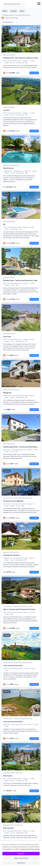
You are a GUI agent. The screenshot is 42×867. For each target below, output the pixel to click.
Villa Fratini (7, 776)
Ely (4, 224)
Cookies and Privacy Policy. (29, 849)
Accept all (21, 853)
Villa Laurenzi (8, 828)
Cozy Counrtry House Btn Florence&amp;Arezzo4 (13, 722)
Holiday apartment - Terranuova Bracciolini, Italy (20, 447)
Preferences (21, 863)
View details (34, 73)
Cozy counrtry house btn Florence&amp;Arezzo (12, 665)
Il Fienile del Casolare (11, 555)
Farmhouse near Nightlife (13, 501)
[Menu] (38, 3)
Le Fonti (6, 110)
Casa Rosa (7, 336)
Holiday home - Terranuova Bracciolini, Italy (20, 280)
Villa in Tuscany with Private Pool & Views (19, 609)
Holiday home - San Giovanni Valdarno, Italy (20, 58)
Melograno (7, 393)
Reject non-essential (21, 858)
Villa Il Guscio (8, 168)
